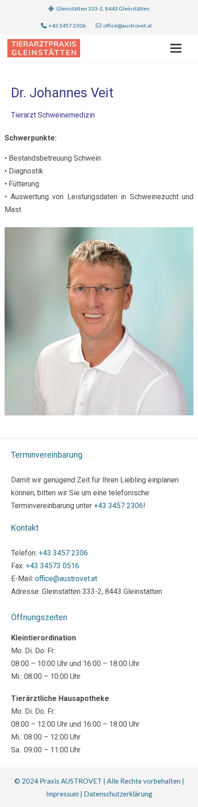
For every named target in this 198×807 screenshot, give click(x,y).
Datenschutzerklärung (118, 794)
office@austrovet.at (66, 578)
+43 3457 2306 (118, 505)
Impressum (62, 794)
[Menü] (175, 48)
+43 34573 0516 (52, 565)
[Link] (43, 48)
